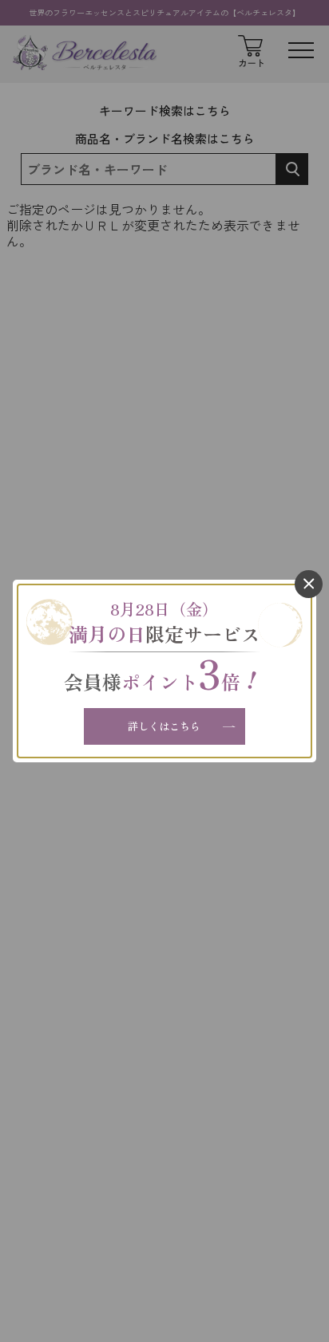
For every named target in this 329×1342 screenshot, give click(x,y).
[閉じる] (309, 584)
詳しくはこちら (164, 726)
